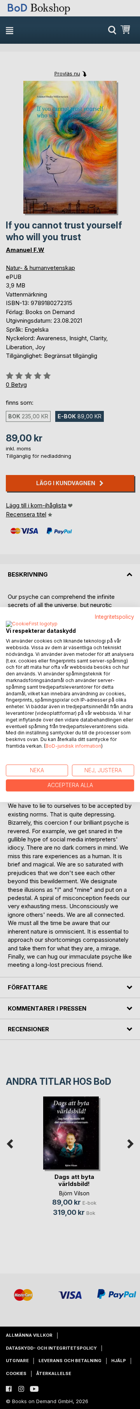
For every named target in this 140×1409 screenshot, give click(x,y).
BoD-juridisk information (73, 746)
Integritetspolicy (114, 617)
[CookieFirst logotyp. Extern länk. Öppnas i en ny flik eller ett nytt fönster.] (32, 624)
